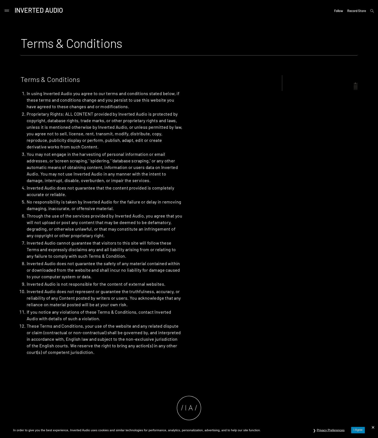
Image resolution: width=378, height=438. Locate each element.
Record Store (356, 11)
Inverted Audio (39, 10)
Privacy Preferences (331, 430)
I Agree (358, 429)
